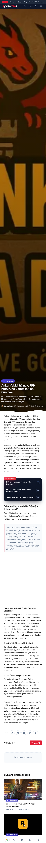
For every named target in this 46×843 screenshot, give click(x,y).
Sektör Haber (8, 381)
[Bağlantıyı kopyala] (35, 732)
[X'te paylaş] (12, 732)
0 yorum (40, 406)
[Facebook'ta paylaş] (18, 732)
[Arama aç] (24, 6)
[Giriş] (35, 6)
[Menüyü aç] (40, 6)
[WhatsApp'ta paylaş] (29, 732)
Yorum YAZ (35, 743)
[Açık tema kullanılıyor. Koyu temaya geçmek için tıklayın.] (30, 6)
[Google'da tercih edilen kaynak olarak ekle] (7, 839)
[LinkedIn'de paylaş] (23, 732)
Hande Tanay (8, 406)
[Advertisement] (23, 580)
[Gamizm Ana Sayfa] (10, 6)
